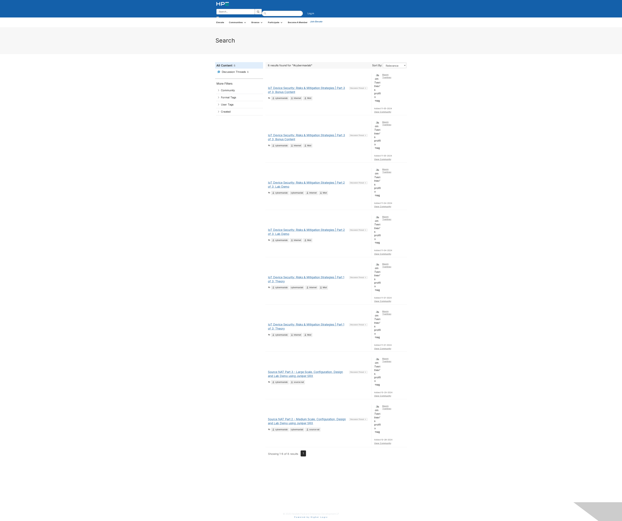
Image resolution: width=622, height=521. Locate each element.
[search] (258, 11)
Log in (311, 13)
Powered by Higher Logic (311, 517)
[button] (237, 22)
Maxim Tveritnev (386, 76)
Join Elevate (316, 21)
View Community (382, 112)
